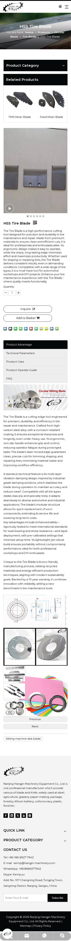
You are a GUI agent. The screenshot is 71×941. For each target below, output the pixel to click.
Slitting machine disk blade (23, 738)
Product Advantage (19, 344)
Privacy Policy (42, 925)
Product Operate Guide (21, 370)
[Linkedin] (11, 815)
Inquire (26, 309)
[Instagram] (30, 815)
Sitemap (25, 925)
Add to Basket (26, 318)
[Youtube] (24, 815)
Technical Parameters (20, 353)
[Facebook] (5, 815)
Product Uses (15, 361)
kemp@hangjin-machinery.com (34, 863)
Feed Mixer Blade (51, 117)
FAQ (9, 378)
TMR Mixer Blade (19, 117)
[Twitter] (18, 815)
